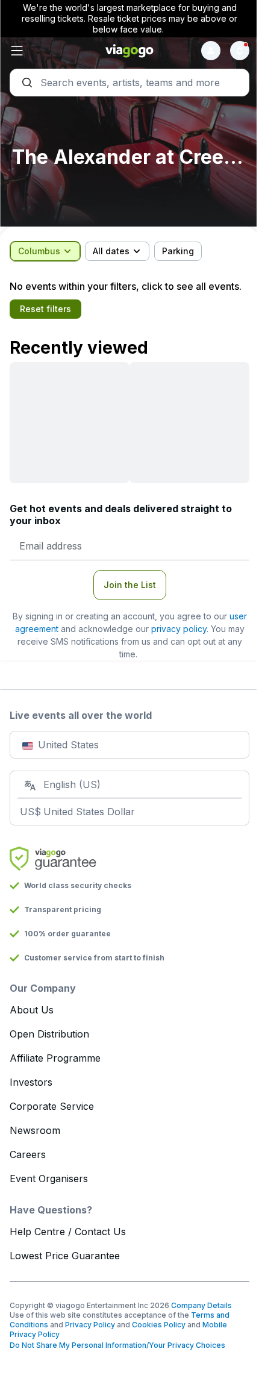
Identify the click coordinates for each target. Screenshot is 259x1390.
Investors (31, 1082)
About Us (32, 1010)
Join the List (130, 585)
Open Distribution (49, 1034)
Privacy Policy (90, 1324)
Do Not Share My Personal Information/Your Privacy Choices (117, 1345)
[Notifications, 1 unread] (239, 50)
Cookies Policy (159, 1324)
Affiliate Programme (55, 1058)
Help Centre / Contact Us (68, 1232)
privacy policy (179, 629)
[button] (50, 50)
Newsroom (35, 1130)
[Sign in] (210, 50)
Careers (28, 1154)
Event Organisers (49, 1178)
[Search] (129, 82)
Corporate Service (52, 1106)
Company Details (201, 1305)
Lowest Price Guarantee (65, 1256)
